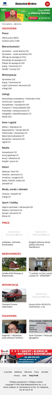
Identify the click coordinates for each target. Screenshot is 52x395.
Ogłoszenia (17, 24)
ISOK (24, 375)
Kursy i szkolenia (9, 158)
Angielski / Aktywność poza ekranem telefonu (12, 336)
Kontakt (44, 372)
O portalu (8, 372)
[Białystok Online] (26, 4)
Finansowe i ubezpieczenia (14, 111)
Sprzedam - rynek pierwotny (15, 54)
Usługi (5, 88)
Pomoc (17, 375)
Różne (5, 117)
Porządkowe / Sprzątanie (13, 105)
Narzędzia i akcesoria (12, 139)
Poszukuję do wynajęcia (12, 60)
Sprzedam (6, 79)
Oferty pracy (7, 38)
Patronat (28, 372)
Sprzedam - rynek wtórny (13, 51)
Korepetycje (7, 152)
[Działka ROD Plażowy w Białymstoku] (14, 264)
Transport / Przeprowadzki (14, 108)
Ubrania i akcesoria (11, 174)
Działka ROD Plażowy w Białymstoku (12, 274)
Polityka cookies (36, 382)
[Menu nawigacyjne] (47, 4)
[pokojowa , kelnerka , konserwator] (14, 233)
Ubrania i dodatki (10, 194)
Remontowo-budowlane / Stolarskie (18, 99)
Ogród (5, 142)
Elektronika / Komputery (13, 133)
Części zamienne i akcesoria (15, 85)
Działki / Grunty (9, 69)
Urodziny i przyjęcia (11, 177)
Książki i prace (8, 161)
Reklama (18, 372)
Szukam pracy (8, 41)
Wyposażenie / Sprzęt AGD (14, 130)
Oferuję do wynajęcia (11, 57)
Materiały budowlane (11, 136)
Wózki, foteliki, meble (12, 180)
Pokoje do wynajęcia (11, 63)
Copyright (9, 384)
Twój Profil (33, 375)
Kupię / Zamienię (10, 66)
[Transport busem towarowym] (14, 295)
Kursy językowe (9, 155)
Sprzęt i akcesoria (10, 213)
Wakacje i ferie (9, 171)
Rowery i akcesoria (10, 210)
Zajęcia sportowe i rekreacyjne (16, 207)
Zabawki (6, 183)
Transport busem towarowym (9, 305)
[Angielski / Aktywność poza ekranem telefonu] (14, 326)
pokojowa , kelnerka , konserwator (11, 243)
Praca (36, 372)
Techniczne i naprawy (11, 102)
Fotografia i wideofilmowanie (15, 114)
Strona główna (7, 24)
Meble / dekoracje (10, 127)
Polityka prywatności (18, 382)
